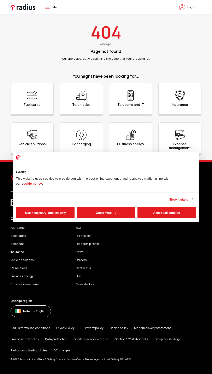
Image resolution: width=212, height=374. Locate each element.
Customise (104, 212)
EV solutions (19, 268)
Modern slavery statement (152, 328)
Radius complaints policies (29, 350)
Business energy (22, 276)
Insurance (17, 252)
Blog (79, 276)
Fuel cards (18, 228)
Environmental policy (25, 339)
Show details (178, 199)
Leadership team (87, 244)
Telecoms (17, 244)
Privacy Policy (65, 328)
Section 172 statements (131, 339)
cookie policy (32, 183)
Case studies (85, 284)
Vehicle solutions (22, 260)
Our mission (84, 236)
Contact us (83, 268)
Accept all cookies (166, 212)
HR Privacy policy (92, 328)
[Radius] (23, 7)
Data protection (56, 339)
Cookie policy (119, 328)
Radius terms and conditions (30, 328)
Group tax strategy (167, 339)
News (79, 252)
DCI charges (62, 350)
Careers (81, 260)
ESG (78, 228)
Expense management (26, 284)
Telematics (18, 236)
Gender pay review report (91, 339)
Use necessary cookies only (45, 212)
